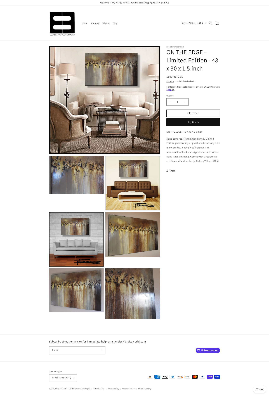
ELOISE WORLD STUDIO (64, 389)
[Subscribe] (101, 350)
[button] (210, 23)
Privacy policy (113, 389)
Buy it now (193, 121)
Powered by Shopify (82, 389)
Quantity (170, 95)
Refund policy (98, 389)
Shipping (170, 81)
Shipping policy (144, 389)
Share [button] (172, 170)
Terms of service (128, 389)
